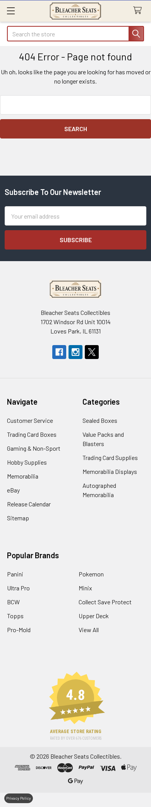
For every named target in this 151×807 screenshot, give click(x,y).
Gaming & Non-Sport (33, 448)
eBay (13, 490)
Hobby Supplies (27, 462)
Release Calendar (29, 504)
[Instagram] (75, 352)
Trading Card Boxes (32, 434)
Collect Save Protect (105, 601)
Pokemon (91, 574)
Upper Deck (94, 615)
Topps (15, 615)
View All (89, 629)
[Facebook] (59, 352)
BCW (13, 601)
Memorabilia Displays (109, 471)
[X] (92, 352)
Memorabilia (22, 476)
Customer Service (30, 420)
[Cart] (139, 10)
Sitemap (18, 517)
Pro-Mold (19, 629)
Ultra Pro (18, 588)
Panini (15, 574)
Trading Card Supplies (110, 457)
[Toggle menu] (10, 10)
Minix (85, 588)
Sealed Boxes (99, 420)
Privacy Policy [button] (18, 798)
